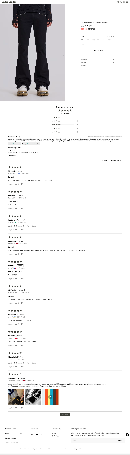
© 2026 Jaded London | (14, 449)
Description (84, 59)
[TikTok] (41, 434)
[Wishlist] (121, 2)
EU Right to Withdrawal (79, 449)
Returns (83, 65)
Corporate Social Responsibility (64, 449)
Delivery (83, 62)
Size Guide (110, 36)
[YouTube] (37, 434)
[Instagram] (32, 434)
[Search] (118, 2)
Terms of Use (23, 449)
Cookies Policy (39, 449)
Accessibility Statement (50, 449)
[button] (85, 26)
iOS (55, 433)
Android (56, 436)
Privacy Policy (31, 449)
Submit (120, 440)
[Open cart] (124, 2)
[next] (63, 54)
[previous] (2, 54)
